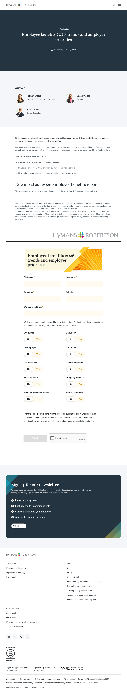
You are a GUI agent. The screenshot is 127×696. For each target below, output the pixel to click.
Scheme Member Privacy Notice (58, 683)
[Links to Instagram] (15, 636)
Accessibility (11, 679)
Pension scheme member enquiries (21, 622)
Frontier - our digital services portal (81, 599)
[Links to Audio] (27, 636)
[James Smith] (38, 112)
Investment (11, 577)
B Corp (69, 572)
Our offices (11, 617)
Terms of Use (79, 683)
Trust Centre (93, 683)
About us (70, 568)
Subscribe (16, 526)
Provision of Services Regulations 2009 (93, 679)
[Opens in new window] (17, 668)
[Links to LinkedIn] (8, 636)
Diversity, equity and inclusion (79, 590)
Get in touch (11, 613)
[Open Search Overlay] (113, 5)
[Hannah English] (38, 98)
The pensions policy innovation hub (81, 595)
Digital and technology (15, 572)
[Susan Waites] (88, 98)
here (95, 191)
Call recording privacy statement (47, 679)
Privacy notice (69, 679)
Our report (19, 147)
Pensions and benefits (16, 568)
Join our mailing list (14, 626)
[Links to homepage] (20, 5)
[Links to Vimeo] (21, 636)
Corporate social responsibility (80, 586)
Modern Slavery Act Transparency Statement (24, 683)
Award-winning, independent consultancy (84, 581)
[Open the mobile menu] (119, 5)
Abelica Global (73, 577)
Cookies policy (25, 679)
